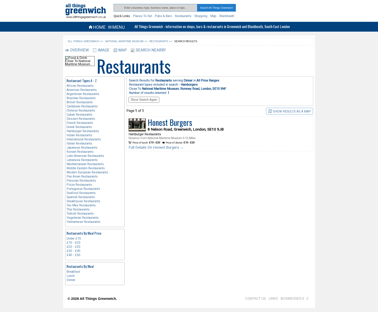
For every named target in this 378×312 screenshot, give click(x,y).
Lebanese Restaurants (82, 160)
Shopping (200, 16)
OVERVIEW (79, 50)
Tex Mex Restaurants (81, 205)
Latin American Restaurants (85, 156)
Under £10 (74, 238)
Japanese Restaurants (82, 147)
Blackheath (226, 16)
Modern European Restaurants (87, 172)
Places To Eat (142, 16)
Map (213, 16)
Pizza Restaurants (79, 185)
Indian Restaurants (79, 135)
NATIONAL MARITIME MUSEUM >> (126, 41)
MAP (122, 50)
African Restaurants (80, 86)
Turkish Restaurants (80, 213)
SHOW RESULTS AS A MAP (292, 111)
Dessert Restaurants (81, 119)
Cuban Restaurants (79, 114)
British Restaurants (80, 102)
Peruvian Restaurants (81, 180)
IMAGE (103, 50)
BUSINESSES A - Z (295, 298)
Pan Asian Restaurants (82, 176)
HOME (97, 27)
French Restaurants (80, 123)
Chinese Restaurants (81, 110)
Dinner (71, 280)
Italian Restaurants (79, 143)
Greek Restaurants (79, 127)
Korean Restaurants (80, 152)
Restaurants (183, 16)
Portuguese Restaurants (83, 189)
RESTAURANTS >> (160, 41)
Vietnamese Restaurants (83, 222)
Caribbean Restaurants (82, 106)
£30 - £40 (73, 251)
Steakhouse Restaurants (83, 201)
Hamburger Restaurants (83, 131)
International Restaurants (84, 139)
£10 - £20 (73, 242)
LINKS (273, 298)
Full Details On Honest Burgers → (156, 147)
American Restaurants (82, 90)
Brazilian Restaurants (81, 98)
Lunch (71, 276)
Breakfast (73, 272)
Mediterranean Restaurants (85, 164)
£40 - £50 (73, 255)
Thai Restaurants (78, 209)
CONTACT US (255, 298)
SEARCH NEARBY (151, 50)
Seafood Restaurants (81, 193)
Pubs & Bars (163, 16)
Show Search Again (144, 100)
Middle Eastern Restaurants (86, 168)
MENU (116, 27)
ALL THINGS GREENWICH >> (85, 41)
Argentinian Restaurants (83, 94)
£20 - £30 (73, 247)
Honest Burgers (170, 122)
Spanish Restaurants (81, 197)
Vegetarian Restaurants (83, 218)
